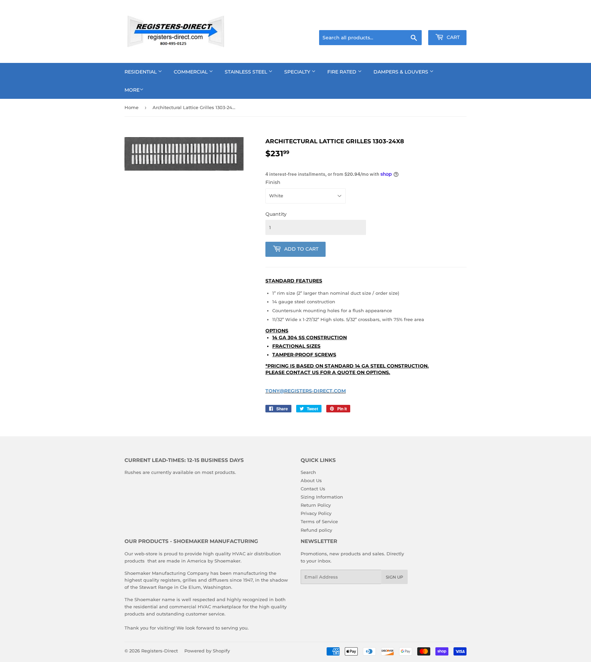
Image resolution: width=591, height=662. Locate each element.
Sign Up (394, 577)
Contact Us (313, 488)
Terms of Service (319, 521)
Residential (141, 72)
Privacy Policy (316, 513)
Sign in (412, 21)
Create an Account (448, 21)
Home (131, 107)
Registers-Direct (159, 650)
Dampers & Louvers (401, 72)
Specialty (298, 72)
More (132, 90)
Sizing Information (322, 497)
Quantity (276, 214)
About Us (311, 480)
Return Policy (316, 505)
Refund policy (316, 530)
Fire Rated (342, 72)
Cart (452, 37)
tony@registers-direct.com (305, 391)
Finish (272, 182)
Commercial (191, 72)
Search (308, 472)
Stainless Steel (246, 72)
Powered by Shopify (207, 650)
